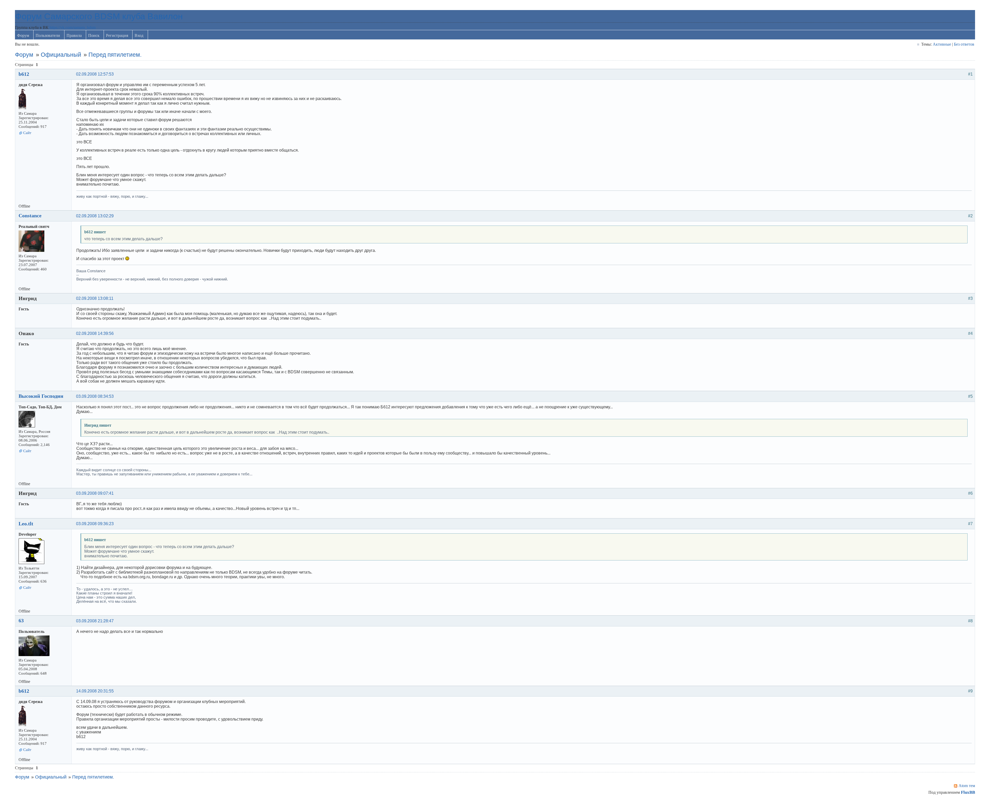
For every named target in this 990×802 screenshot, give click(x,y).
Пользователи (48, 35)
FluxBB (968, 792)
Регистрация (117, 35)
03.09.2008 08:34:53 (95, 396)
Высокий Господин (41, 396)
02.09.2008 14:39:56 (95, 333)
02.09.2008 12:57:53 (95, 74)
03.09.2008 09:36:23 (95, 524)
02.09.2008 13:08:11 (94, 298)
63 (21, 620)
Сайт (27, 133)
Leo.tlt (26, 523)
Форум (23, 35)
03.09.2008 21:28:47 (95, 621)
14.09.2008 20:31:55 (95, 691)
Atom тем (967, 785)
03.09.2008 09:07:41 (95, 493)
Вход (139, 35)
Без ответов (964, 44)
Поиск (94, 35)
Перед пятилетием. (115, 54)
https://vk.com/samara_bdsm (73, 27)
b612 (24, 74)
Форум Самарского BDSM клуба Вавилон (99, 16)
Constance (30, 215)
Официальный (61, 54)
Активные (942, 44)
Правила (74, 35)
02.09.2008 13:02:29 (95, 216)
